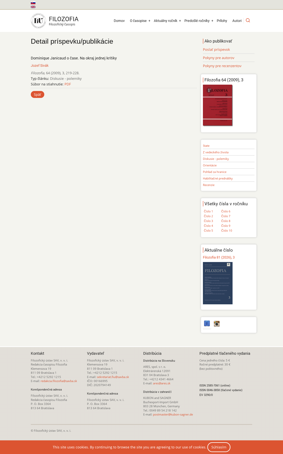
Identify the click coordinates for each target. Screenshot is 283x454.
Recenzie (208, 185)
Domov (119, 21)
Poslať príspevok (216, 49)
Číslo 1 (208, 211)
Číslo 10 (226, 230)
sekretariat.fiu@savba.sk (113, 377)
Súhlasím (218, 447)
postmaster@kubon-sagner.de (173, 414)
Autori (237, 21)
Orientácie (210, 165)
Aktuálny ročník (165, 21)
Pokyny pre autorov (218, 57)
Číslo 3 (208, 221)
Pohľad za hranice (214, 172)
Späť (37, 94)
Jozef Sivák (40, 65)
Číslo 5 (208, 230)
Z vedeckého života (216, 152)
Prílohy (222, 21)
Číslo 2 (208, 216)
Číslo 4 (208, 226)
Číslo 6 (225, 211)
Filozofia (64, 19)
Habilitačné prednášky (218, 178)
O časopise (138, 21)
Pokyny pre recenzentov (222, 65)
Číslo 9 (225, 226)
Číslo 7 (225, 216)
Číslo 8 (225, 221)
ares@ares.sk (161, 383)
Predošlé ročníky (197, 21)
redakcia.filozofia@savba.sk (59, 381)
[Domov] (38, 20)
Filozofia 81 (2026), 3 (219, 257)
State (206, 146)
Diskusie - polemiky (216, 159)
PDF (67, 84)
